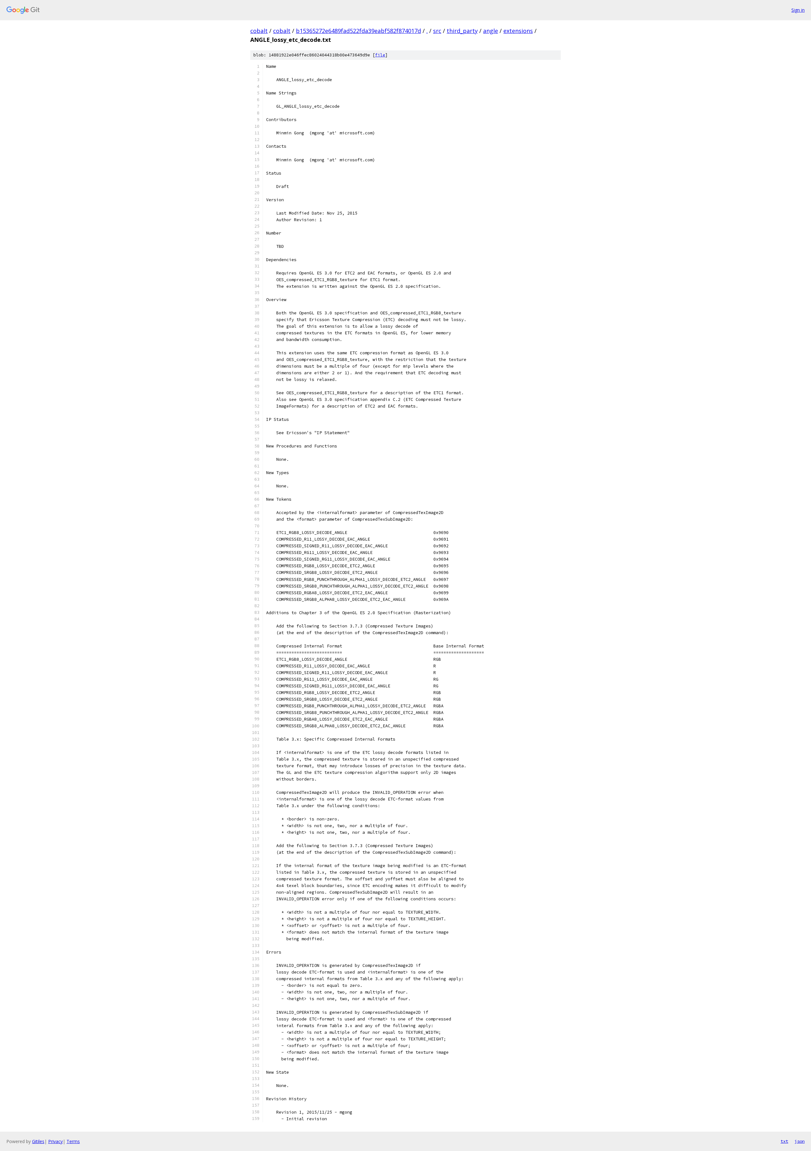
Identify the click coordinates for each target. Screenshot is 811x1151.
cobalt (259, 31)
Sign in (798, 10)
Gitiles (38, 1141)
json (800, 1141)
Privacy (55, 1141)
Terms (73, 1141)
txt (784, 1141)
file (380, 55)
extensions (518, 31)
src (437, 31)
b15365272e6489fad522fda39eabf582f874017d (358, 31)
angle (490, 31)
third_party (462, 31)
